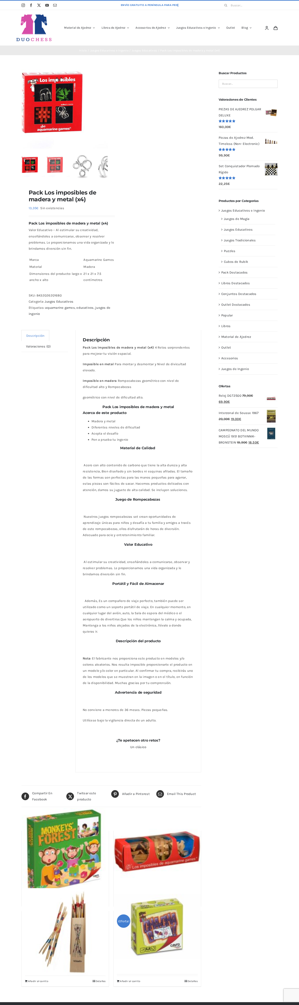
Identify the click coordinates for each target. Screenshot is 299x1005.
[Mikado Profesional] (65, 931)
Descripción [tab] (35, 336)
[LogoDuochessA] (33, 16)
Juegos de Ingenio (235, 369)
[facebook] (31, 5)
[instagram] (23, 5)
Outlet (226, 347)
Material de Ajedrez (236, 337)
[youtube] (47, 5)
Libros (225, 326)
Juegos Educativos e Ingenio (243, 210)
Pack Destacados (234, 272)
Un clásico (138, 747)
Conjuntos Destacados (239, 294)
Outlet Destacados (235, 305)
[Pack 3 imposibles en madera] (157, 851)
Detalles (101, 981)
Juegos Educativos (59, 301)
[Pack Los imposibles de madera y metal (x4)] (70, 109)
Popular (227, 315)
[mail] (55, 5)
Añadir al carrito (38, 981)
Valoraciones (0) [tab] (38, 346)
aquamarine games (60, 308)
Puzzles (230, 251)
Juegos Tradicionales (240, 240)
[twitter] (39, 5)
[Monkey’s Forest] (65, 851)
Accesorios (229, 358)
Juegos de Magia (236, 219)
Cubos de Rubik (236, 262)
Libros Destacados (235, 283)
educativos (84, 308)
